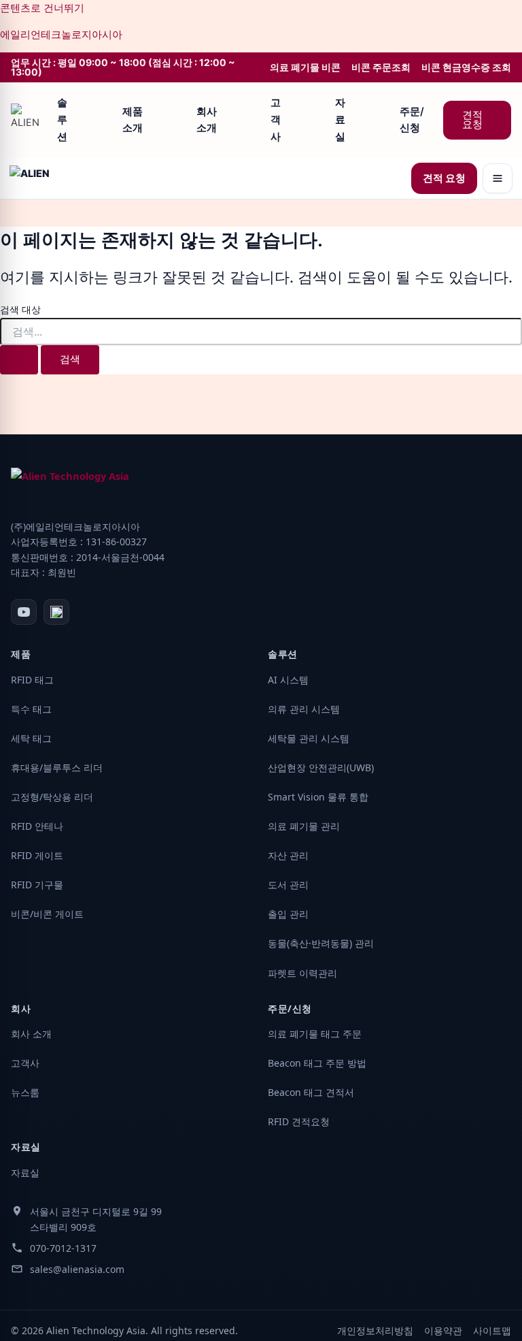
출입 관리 (288, 913)
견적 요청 (472, 120)
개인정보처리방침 (375, 1330)
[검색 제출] (19, 359)
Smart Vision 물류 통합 (318, 796)
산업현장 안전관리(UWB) (321, 767)
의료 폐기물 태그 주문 (315, 1033)
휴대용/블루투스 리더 (57, 767)
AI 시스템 (288, 679)
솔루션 (62, 119)
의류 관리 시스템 (304, 708)
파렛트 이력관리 (302, 973)
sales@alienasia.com (77, 1269)
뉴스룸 (25, 1092)
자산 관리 (288, 855)
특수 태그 (31, 708)
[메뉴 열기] (497, 178)
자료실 (340, 119)
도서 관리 (288, 884)
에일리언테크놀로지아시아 (61, 35)
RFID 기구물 (37, 884)
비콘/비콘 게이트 (47, 913)
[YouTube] (24, 612)
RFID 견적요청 (299, 1121)
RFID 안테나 (37, 826)
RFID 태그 (32, 679)
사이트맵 (492, 1330)
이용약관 (443, 1330)
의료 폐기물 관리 (304, 826)
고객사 (276, 119)
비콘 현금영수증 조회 (466, 67)
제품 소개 (132, 120)
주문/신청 (412, 120)
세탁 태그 (31, 738)
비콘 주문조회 (381, 67)
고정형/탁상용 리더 (52, 796)
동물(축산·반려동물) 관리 (321, 943)
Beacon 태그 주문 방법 (317, 1062)
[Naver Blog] (56, 612)
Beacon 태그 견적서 (311, 1092)
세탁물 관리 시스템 (308, 738)
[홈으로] (27, 119)
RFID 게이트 (37, 855)
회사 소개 (206, 120)
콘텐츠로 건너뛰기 (42, 8)
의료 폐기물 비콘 (305, 67)
